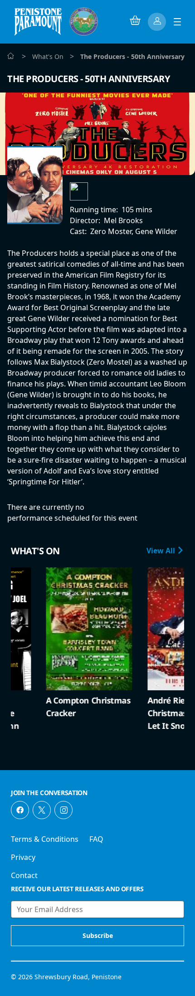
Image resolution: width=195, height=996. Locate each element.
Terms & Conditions (44, 839)
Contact (24, 875)
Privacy (23, 857)
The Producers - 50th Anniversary (88, 79)
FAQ (96, 839)
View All (161, 551)
